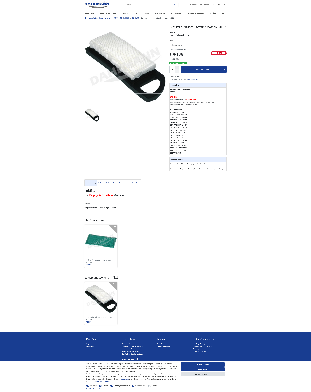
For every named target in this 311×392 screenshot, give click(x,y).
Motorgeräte (160, 13)
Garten (125, 13)
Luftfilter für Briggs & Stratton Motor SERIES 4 (99, 318)
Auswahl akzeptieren (202, 374)
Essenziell (93, 386)
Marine (213, 13)
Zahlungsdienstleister (122, 386)
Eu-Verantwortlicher (133, 183)
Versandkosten (192, 79)
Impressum (124, 379)
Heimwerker (176, 13)
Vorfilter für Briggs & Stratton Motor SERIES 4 (98, 261)
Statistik (105, 386)
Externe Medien (140, 386)
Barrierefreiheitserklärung (130, 351)
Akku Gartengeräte (108, 13)
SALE (224, 13)
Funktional (156, 386)
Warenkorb (90, 349)
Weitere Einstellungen (94, 388)
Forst (146, 13)
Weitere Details (118, 183)
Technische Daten (104, 183)
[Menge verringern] (177, 71)
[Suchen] (175, 4)
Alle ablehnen (203, 369)
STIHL (135, 13)
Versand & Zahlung (128, 344)
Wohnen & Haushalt (195, 13)
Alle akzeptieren (203, 364)
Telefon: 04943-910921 (164, 346)
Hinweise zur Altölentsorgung (131, 349)
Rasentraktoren (105, 18)
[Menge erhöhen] (177, 67)
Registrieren (90, 346)
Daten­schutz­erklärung (102, 381)
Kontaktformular (162, 344)
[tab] (90, 182)
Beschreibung (91, 183)
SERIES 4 (135, 18)
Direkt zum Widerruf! (130, 359)
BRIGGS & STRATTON (121, 18)
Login (88, 344)
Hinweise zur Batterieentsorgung (132, 346)
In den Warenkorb (202, 69)
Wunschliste (176, 76)
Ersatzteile (89, 13)
